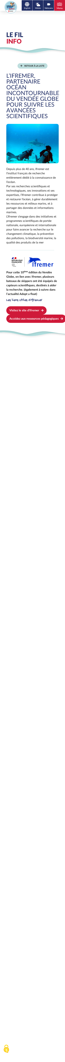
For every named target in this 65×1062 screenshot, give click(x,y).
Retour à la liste (34, 66)
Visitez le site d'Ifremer (24, 310)
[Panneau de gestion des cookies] (6, 1049)
